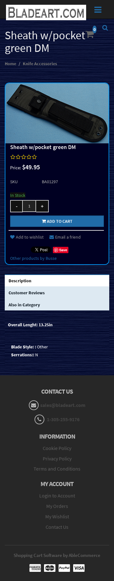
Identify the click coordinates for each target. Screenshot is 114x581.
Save (63, 249)
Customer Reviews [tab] (27, 293)
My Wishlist (57, 516)
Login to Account (57, 495)
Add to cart (59, 221)
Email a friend (68, 237)
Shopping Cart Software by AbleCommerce (57, 555)
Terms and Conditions (57, 468)
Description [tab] (20, 281)
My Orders (57, 506)
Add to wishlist (30, 237)
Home (10, 63)
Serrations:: (22, 355)
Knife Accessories (40, 63)
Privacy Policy (57, 458)
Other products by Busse (33, 258)
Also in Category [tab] (24, 305)
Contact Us (57, 527)
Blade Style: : (23, 347)
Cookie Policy (57, 448)
